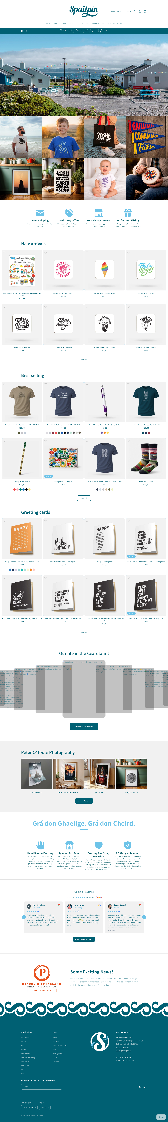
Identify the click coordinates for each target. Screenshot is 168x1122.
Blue (23, 489)
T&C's (55, 1058)
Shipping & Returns (60, 1045)
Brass (29, 489)
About (55, 1037)
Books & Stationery (28, 1058)
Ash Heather (47, 433)
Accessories (25, 1054)
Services (56, 1041)
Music (23, 1074)
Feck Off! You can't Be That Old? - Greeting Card (146, 619)
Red (56, 433)
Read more (111, 930)
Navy (68, 433)
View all (84, 359)
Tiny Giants (130, 792)
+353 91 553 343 (122, 1047)
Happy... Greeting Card (105, 562)
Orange (105, 433)
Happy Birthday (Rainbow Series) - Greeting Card (22, 562)
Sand (106, 489)
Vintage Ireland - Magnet (63, 482)
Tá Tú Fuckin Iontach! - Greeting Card (63, 562)
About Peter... (84, 801)
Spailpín (28, 1115)
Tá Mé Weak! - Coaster (22, 348)
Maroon (53, 433)
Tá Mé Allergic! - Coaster (63, 348)
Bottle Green (59, 433)
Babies (23, 1049)
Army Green (80, 433)
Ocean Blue (100, 489)
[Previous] (24, 917)
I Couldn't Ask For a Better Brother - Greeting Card (63, 619)
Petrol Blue (143, 433)
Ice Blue (25, 433)
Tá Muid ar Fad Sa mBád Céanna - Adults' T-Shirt (22, 425)
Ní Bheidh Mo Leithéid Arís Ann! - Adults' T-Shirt (63, 425)
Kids (22, 1045)
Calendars (35, 792)
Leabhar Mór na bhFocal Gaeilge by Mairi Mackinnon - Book (22, 294)
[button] (56, 23)
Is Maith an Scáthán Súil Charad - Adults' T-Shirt (104, 482)
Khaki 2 (19, 433)
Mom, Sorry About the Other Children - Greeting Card (146, 562)
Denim (50, 433)
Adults (23, 1041)
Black (65, 433)
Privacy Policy (58, 1054)
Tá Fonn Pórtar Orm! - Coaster (104, 348)
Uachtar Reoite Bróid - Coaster (105, 293)
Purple (102, 433)
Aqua (19, 569)
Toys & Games (26, 1066)
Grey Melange (22, 433)
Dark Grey (74, 433)
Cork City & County (67, 792)
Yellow (108, 433)
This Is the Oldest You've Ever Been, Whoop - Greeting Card (105, 620)
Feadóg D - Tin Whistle (22, 482)
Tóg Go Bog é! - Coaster (146, 293)
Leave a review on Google (84, 939)
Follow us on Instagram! (84, 726)
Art (22, 1070)
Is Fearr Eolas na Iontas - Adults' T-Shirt (146, 425)
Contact (56, 1062)
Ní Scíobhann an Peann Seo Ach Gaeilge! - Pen (105, 425)
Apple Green (112, 489)
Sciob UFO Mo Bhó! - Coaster (146, 348)
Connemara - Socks (146, 482)
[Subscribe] (59, 1087)
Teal (22, 569)
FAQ (54, 1049)
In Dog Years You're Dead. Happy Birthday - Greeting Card (22, 619)
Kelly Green (71, 433)
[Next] (144, 917)
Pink (17, 489)
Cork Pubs (98, 792)
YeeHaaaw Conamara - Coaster (63, 293)
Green (20, 489)
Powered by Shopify (37, 1115)
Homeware (25, 1062)
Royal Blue (62, 433)
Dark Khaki (77, 433)
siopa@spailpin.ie (123, 1050)
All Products (25, 1037)
